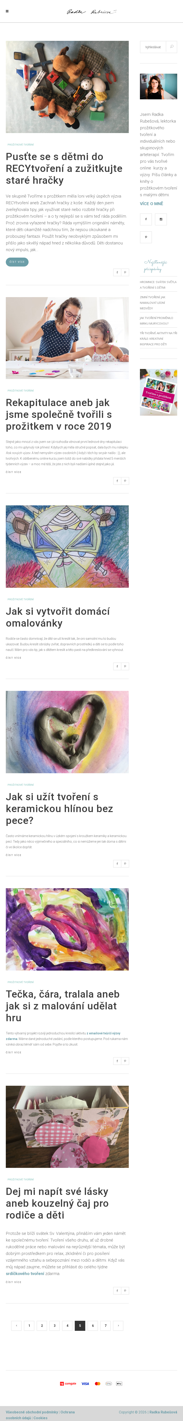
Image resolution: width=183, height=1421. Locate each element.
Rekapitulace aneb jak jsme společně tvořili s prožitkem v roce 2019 (59, 414)
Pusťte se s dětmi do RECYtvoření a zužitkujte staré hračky (64, 168)
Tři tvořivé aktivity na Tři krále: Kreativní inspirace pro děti (158, 338)
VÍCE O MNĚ (151, 203)
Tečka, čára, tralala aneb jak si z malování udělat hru (63, 1006)
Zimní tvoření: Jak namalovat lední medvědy (152, 302)
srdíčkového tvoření (25, 1273)
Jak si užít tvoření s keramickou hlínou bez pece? (59, 808)
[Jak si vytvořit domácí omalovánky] (67, 508)
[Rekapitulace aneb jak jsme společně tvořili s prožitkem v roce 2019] (67, 300)
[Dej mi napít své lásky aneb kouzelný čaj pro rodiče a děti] (67, 1088)
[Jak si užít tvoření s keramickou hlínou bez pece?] (67, 693)
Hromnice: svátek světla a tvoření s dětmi (158, 285)
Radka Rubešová (163, 1412)
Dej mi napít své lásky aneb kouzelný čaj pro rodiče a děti (57, 1203)
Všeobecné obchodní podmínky (32, 1412)
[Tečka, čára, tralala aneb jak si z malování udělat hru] (67, 891)
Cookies (40, 1418)
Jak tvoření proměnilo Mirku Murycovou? (156, 320)
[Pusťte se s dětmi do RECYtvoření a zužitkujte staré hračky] (67, 43)
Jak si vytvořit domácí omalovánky (58, 617)
